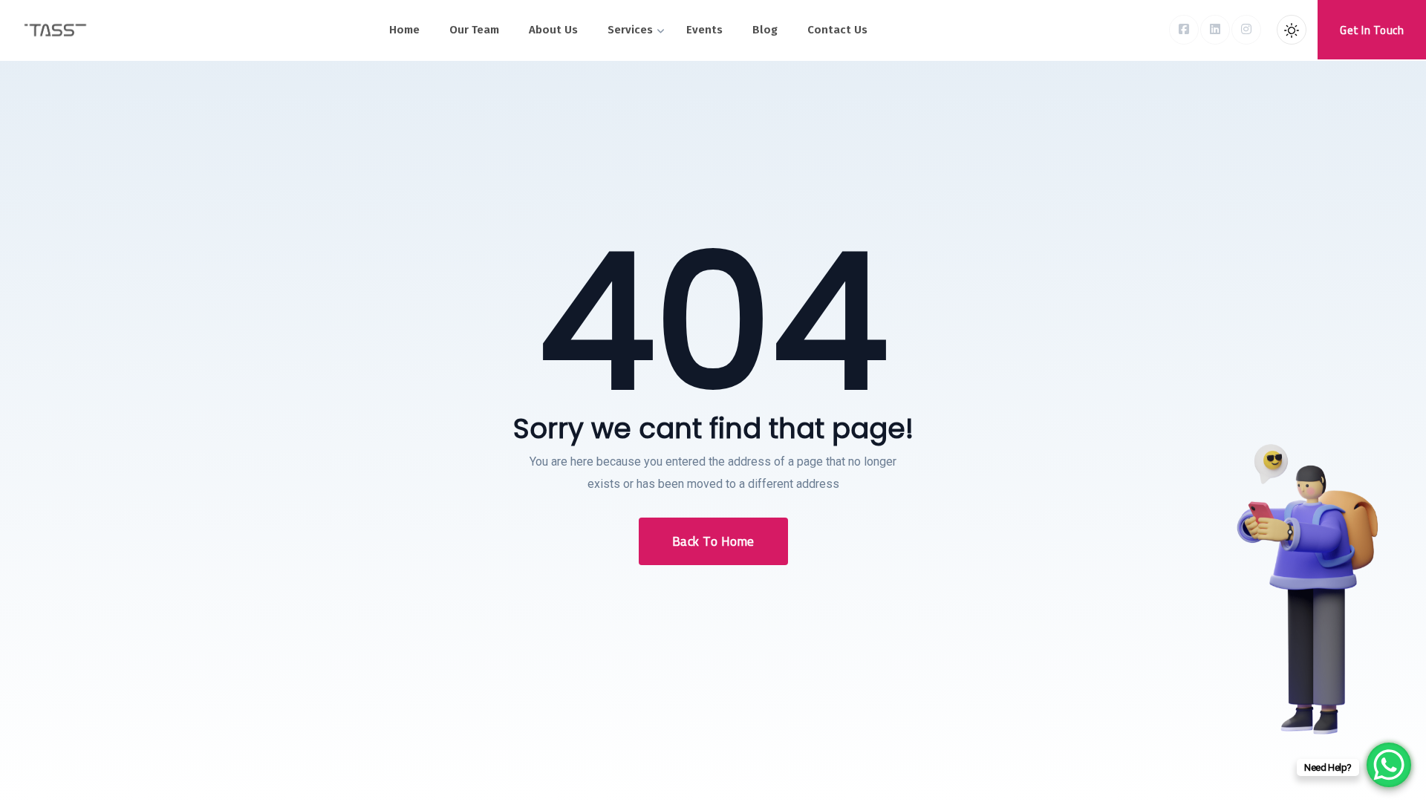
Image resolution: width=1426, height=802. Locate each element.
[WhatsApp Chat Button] (1389, 765)
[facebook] (1184, 30)
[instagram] (1246, 30)
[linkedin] (1215, 30)
